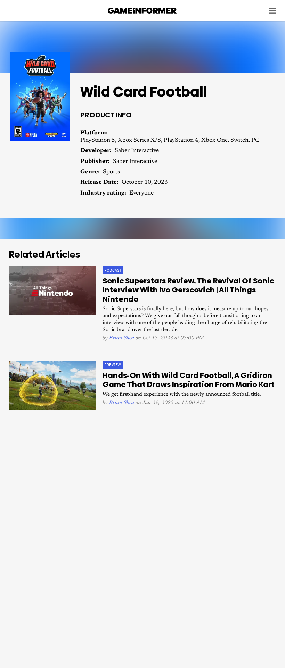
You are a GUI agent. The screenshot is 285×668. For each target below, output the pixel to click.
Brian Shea (121, 338)
